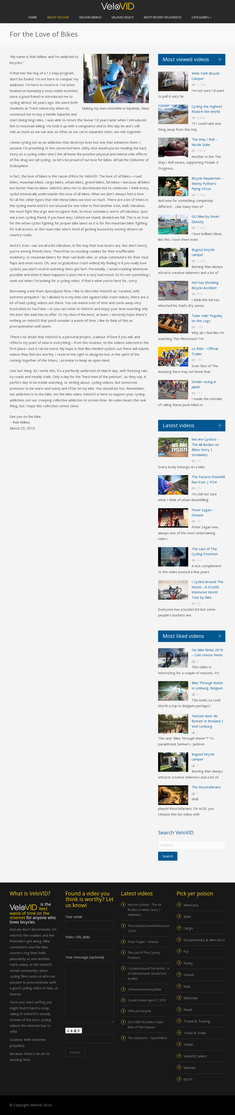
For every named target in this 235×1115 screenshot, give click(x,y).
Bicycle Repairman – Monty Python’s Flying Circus (207, 183)
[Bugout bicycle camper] (173, 257)
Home (32, 17)
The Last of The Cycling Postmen (143, 955)
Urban (188, 1044)
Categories (201, 17)
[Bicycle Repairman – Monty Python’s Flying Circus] (173, 186)
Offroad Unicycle (139, 1011)
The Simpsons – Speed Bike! (147, 1038)
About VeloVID (58, 17)
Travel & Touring (197, 1021)
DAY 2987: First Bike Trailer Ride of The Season (146, 1024)
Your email (73, 916)
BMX (187, 916)
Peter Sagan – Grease (143, 942)
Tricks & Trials (195, 1033)
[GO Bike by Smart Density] (173, 224)
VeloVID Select (123, 17)
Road (188, 1009)
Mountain (191, 998)
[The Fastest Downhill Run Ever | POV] (173, 485)
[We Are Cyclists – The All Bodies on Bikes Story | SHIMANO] (173, 447)
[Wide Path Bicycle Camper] (173, 81)
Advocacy (191, 905)
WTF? (188, 1079)
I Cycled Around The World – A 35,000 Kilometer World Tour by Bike (148, 973)
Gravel (189, 974)
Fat (186, 951)
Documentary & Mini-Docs (204, 940)
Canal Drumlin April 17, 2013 (147, 1000)
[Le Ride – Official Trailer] (173, 356)
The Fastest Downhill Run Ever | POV (149, 928)
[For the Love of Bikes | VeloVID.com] (117, 5)
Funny (188, 963)
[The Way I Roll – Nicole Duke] (173, 147)
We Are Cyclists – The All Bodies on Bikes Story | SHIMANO (144, 910)
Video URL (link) (77, 937)
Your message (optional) (84, 957)
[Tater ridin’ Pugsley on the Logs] (173, 324)
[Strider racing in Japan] (173, 390)
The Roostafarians (206, 787)
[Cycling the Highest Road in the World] (173, 114)
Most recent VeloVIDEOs (163, 17)
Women (190, 1067)
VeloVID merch (90, 17)
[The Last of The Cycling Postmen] (173, 557)
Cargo (188, 928)
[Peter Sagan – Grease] (173, 518)
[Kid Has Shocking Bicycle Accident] (173, 290)
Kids (187, 986)
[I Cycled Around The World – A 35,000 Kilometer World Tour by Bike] (173, 590)
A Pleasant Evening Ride (144, 989)
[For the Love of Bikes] (173, 658)
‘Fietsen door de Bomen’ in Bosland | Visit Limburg (208, 721)
